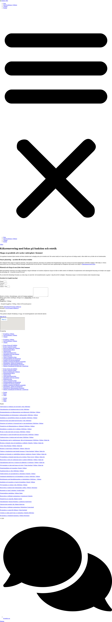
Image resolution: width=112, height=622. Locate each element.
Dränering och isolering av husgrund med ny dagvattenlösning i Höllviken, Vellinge (21, 423)
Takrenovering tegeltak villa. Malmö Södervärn (12, 504)
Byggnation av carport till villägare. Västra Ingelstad (13, 510)
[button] (56, 122)
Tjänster (5, 6)
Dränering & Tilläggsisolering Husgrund (13, 364)
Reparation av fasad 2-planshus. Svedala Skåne (12, 490)
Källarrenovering (7, 355)
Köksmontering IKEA (9, 349)
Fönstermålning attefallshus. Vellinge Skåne (11, 493)
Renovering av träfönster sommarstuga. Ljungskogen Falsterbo (16, 496)
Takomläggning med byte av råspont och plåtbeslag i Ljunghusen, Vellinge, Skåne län (22, 462)
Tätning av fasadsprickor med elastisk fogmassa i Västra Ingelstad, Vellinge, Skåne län (22, 451)
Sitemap (2, 621)
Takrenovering (7, 351)
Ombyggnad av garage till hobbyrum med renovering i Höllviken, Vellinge (19, 434)
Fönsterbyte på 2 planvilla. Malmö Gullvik (11, 499)
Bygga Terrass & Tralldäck (10, 345)
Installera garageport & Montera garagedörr (14, 361)
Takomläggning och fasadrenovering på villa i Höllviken (14, 409)
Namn (2, 281)
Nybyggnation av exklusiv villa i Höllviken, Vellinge (13, 485)
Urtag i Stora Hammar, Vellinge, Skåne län (11, 445)
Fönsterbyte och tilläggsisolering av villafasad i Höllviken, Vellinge (17, 426)
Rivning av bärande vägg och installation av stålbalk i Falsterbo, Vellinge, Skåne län (21, 443)
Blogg (4, 394)
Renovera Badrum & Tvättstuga (11, 348)
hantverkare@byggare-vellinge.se (12, 306)
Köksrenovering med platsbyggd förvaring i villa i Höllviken (15, 420)
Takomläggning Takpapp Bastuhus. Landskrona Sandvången (16, 501)
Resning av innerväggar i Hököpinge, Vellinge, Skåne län (15, 448)
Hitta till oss (3, 316)
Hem (4, 3)
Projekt (5, 8)
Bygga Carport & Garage (9, 346)
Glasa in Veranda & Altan (10, 357)
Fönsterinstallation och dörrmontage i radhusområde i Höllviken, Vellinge (19, 415)
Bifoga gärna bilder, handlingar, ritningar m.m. (12, 297)
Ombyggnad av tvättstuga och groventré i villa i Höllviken (15, 406)
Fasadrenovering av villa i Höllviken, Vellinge (12, 471)
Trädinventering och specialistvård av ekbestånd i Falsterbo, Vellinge (17, 473)
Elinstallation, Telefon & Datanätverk (13, 363)
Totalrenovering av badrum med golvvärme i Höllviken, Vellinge (16, 437)
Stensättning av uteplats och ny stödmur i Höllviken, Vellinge (16, 429)
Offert (4, 395)
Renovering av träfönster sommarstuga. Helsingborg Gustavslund (17, 507)
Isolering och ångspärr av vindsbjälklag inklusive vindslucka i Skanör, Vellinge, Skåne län (23, 454)
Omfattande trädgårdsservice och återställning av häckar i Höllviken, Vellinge (20, 476)
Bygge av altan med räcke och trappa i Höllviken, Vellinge (15, 431)
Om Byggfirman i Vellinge (10, 5)
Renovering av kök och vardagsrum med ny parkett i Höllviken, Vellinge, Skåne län (21, 459)
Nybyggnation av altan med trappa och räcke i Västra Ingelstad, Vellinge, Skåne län (21, 465)
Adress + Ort (3, 286)
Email (1, 285)
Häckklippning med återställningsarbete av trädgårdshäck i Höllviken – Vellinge (20, 479)
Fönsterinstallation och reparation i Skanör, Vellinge (13, 468)
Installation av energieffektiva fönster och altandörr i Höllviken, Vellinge (18, 418)
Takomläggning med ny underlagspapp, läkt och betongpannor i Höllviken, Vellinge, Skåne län (24, 440)
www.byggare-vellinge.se (12, 308)
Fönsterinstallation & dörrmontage (12, 358)
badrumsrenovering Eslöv (88, 264)
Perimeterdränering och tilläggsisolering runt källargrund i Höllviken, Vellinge (20, 412)
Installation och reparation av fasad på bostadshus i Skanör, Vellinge (17, 482)
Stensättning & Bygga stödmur (11, 354)
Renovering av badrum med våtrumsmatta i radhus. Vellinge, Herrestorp (18, 487)
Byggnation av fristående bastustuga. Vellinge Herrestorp (14, 515)
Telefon (2, 283)
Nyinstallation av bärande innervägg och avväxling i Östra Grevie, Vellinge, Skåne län (22, 457)
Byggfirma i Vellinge (8, 334)
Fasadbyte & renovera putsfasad (11, 360)
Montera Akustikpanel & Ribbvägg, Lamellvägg (15, 366)
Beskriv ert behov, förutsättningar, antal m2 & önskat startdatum (16, 296)
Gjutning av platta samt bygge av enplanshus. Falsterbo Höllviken (17, 513)
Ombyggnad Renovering (9, 352)
